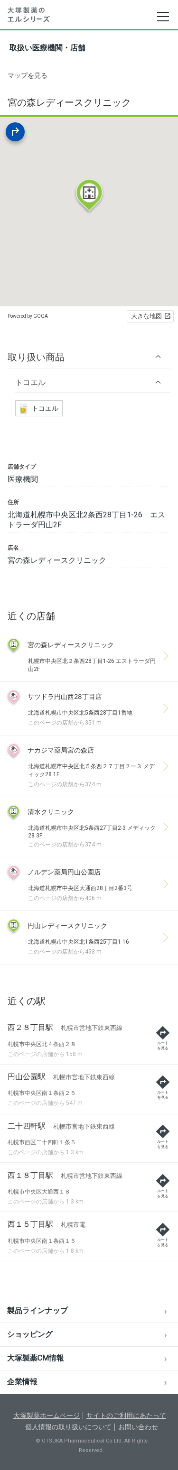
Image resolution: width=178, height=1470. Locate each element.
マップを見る (27, 75)
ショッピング (30, 1334)
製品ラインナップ (37, 1310)
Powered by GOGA (28, 316)
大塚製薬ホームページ (46, 1415)
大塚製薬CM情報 (35, 1357)
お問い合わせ (138, 1427)
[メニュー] (162, 16)
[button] (89, 356)
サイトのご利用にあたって (126, 1415)
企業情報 (22, 1381)
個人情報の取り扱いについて (68, 1427)
